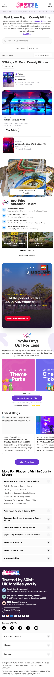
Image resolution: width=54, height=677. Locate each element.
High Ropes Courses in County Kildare (19, 493)
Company (8, 654)
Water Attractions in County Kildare (19, 527)
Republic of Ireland (8, 12)
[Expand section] (48, 511)
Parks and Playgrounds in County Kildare (21, 500)
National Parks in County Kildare (17, 496)
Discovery (8, 645)
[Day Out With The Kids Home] (27, 5)
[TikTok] (20, 628)
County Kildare (23, 12)
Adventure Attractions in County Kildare (21, 481)
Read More (27, 34)
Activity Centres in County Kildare (18, 486)
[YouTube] (36, 628)
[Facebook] (4, 628)
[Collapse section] (48, 481)
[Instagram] (28, 628)
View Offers (33, 48)
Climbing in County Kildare (15, 489)
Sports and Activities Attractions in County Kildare (22, 519)
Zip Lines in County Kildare (15, 503)
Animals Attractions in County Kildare (20, 511)
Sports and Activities (38, 12)
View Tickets (20, 48)
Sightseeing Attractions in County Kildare (22, 535)
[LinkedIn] (12, 628)
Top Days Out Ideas (12, 636)
